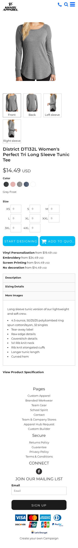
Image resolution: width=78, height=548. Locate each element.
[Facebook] (39, 471)
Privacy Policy (39, 451)
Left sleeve (52, 114)
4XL (26, 228)
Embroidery (12, 257)
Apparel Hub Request (39, 424)
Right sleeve (12, 140)
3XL (7, 228)
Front (12, 114)
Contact (39, 414)
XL (27, 218)
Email (15, 485)
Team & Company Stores (39, 419)
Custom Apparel (39, 395)
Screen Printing (14, 262)
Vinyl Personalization (19, 252)
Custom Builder (39, 428)
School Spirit (39, 410)
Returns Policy (39, 442)
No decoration (13, 267)
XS (8, 209)
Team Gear (39, 405)
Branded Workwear (39, 400)
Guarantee (39, 447)
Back (32, 114)
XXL (45, 218)
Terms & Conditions (39, 456)
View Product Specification (23, 372)
